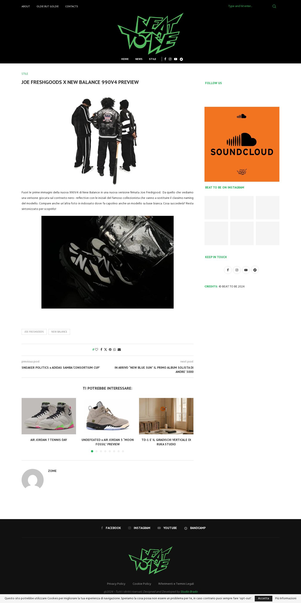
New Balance (59, 332)
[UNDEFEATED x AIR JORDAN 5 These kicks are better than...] (268, 208)
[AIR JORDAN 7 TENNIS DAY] (49, 416)
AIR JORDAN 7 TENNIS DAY (48, 440)
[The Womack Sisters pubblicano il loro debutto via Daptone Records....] (268, 233)
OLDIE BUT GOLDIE (48, 6)
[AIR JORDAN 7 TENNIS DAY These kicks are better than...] (216, 208)
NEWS (138, 59)
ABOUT (26, 6)
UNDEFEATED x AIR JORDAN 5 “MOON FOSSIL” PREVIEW (107, 442)
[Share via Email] (119, 349)
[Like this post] (96, 349)
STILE (152, 59)
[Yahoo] (181, 59)
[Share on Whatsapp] (114, 349)
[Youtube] (175, 59)
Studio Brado (189, 591)
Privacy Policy (116, 583)
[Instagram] (170, 59)
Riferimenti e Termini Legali (176, 583)
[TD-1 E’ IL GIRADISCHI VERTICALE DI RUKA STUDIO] (166, 416)
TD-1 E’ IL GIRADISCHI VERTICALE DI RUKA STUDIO (166, 442)
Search (274, 6)
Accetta (263, 598)
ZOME (52, 471)
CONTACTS (71, 6)
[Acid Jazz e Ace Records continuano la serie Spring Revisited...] (216, 233)
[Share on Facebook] (101, 349)
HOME (125, 59)
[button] (27, 425)
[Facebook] (165, 59)
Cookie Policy (142, 583)
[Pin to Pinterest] (110, 349)
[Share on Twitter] (105, 349)
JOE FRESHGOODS (34, 332)
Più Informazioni (285, 598)
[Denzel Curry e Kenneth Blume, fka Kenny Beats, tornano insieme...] (242, 233)
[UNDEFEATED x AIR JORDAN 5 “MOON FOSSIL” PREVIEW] (107, 416)
